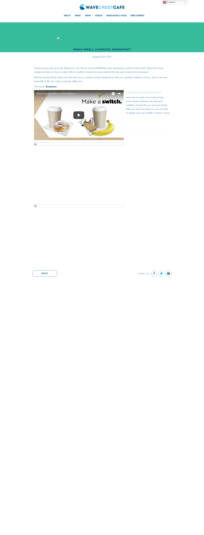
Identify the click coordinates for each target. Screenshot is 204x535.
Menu (78, 15)
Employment (137, 15)
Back (45, 273)
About (67, 15)
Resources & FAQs (116, 15)
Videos (98, 15)
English (170, 2)
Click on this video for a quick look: (143, 92)
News (88, 15)
